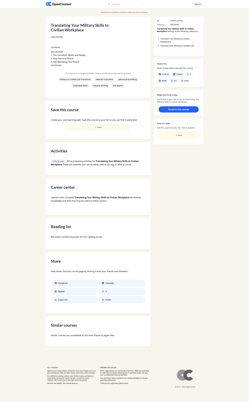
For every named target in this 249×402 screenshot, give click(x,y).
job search (118, 85)
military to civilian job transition (75, 79)
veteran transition (104, 79)
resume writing (100, 85)
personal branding (128, 79)
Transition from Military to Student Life (177, 45)
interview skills (80, 85)
